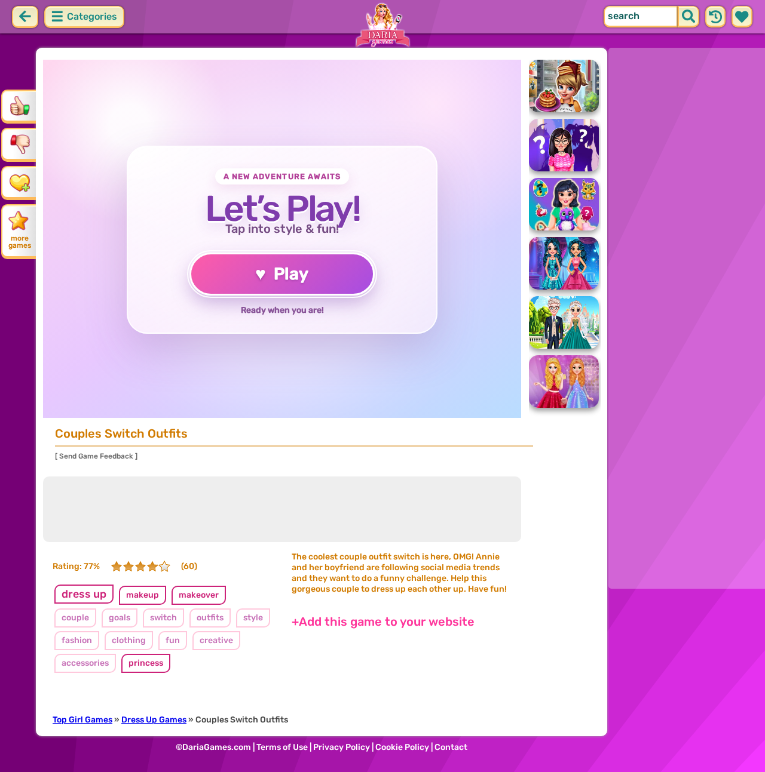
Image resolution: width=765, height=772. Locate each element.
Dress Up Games (153, 720)
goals (119, 618)
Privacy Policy (341, 747)
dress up (84, 594)
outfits (210, 618)
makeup (142, 595)
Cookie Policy (402, 747)
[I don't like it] (19, 144)
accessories (85, 663)
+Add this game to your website (383, 621)
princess (145, 663)
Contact (450, 747)
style (253, 618)
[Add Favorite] (19, 182)
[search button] (688, 16)
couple (75, 618)
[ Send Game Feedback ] (96, 456)
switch (163, 618)
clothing (129, 640)
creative (216, 640)
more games (19, 242)
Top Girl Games (82, 720)
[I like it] (19, 106)
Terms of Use (282, 747)
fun (173, 640)
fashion (77, 640)
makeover (199, 595)
